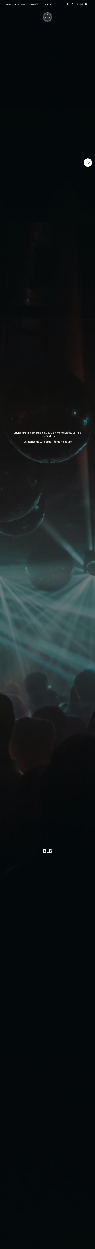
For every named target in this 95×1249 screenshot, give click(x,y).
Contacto (47, 4)
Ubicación (33, 4)
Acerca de (20, 4)
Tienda (7, 4)
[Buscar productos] (88, 162)
